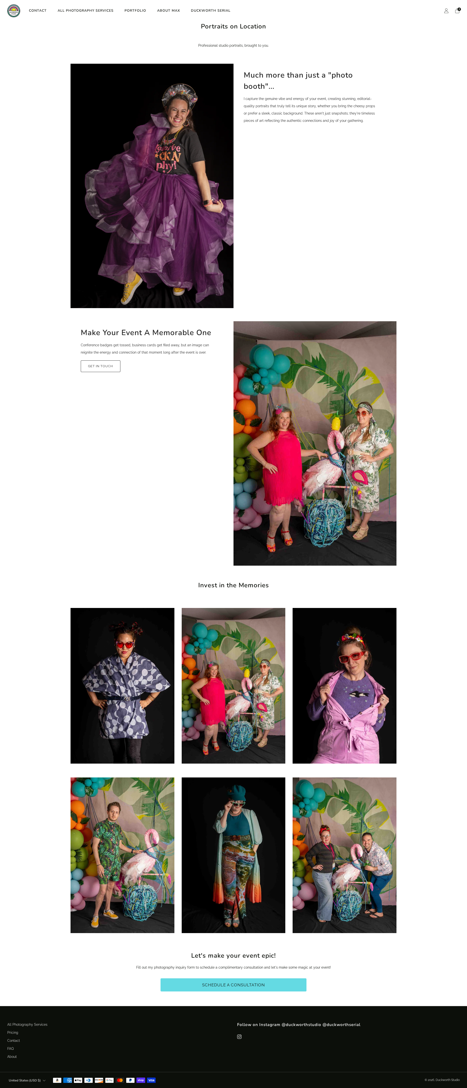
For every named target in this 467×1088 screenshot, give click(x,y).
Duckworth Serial (211, 10)
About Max (168, 10)
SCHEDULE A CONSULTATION (233, 984)
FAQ (10, 1048)
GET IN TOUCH (100, 366)
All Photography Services (86, 10)
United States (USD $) (25, 1080)
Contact (38, 10)
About (12, 1056)
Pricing (12, 1032)
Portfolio (135, 10)
